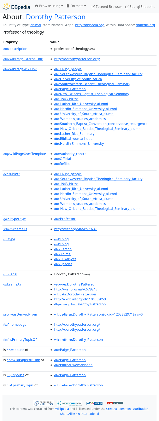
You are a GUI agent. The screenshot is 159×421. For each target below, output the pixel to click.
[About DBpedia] (16, 6)
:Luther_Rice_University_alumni (81, 104)
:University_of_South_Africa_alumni (84, 113)
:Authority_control (70, 153)
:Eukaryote (65, 259)
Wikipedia (62, 409)
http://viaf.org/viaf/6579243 (75, 229)
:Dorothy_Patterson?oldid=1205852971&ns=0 (98, 314)
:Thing (61, 239)
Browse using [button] (49, 6)
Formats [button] (76, 6)
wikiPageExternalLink (23, 59)
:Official (62, 158)
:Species (63, 264)
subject (11, 174)
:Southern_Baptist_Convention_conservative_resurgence (100, 123)
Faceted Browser (108, 6)
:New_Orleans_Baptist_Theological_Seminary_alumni (97, 128)
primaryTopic (20, 385)
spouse (15, 349)
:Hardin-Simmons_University (79, 143)
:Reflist (62, 163)
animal (35, 25)
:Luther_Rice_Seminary (74, 133)
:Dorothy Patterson (75, 284)
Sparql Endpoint (142, 6)
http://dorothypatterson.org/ (77, 59)
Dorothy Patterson (56, 16)
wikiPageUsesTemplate (24, 153)
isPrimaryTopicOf (20, 339)
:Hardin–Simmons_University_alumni (85, 108)
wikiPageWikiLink (20, 69)
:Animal (62, 254)
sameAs (15, 229)
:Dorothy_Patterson (78, 339)
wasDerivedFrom (20, 314)
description (15, 48)
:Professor (65, 219)
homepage (14, 324)
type (9, 239)
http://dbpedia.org (89, 25)
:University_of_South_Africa (78, 79)
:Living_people (68, 69)
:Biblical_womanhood (73, 138)
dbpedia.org (145, 25)
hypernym (14, 219)
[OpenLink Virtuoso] (43, 403)
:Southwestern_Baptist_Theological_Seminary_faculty (98, 74)
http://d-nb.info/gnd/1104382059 (80, 299)
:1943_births (66, 99)
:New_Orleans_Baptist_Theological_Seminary (91, 94)
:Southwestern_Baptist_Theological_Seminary (92, 84)
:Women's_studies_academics (80, 118)
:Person (63, 249)
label (10, 274)
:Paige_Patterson (70, 89)
